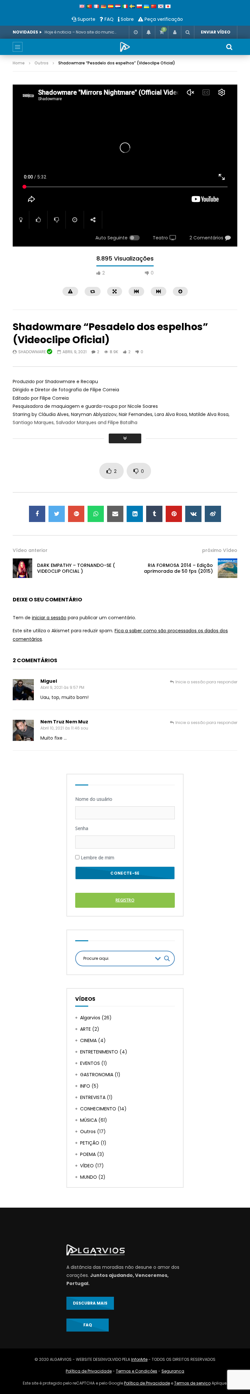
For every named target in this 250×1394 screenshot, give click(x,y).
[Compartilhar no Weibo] (213, 514)
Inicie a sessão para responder (206, 682)
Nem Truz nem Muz (64, 721)
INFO (85, 1086)
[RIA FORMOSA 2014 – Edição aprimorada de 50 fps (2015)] (227, 568)
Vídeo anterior (30, 550)
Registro (125, 900)
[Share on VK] (193, 514)
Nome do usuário (93, 799)
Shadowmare (32, 352)
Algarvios (90, 1017)
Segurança (172, 1371)
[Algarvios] (125, 47)
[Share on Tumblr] (154, 514)
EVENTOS (90, 1063)
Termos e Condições (136, 1371)
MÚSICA (88, 1120)
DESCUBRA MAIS (90, 1303)
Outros (42, 63)
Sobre (126, 19)
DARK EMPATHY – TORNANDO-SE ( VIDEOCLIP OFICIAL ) (76, 568)
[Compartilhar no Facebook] (37, 514)
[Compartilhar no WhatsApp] (96, 514)
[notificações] (148, 32)
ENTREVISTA (92, 1097)
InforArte (139, 1359)
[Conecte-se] (174, 32)
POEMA (88, 1154)
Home (19, 63)
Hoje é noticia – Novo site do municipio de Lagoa (80, 32)
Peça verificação (163, 19)
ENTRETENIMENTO (99, 1052)
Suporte (85, 19)
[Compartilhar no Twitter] (57, 514)
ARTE (85, 1029)
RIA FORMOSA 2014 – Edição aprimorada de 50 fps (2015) (178, 568)
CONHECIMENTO (98, 1109)
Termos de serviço (192, 1383)
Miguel (48, 681)
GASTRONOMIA (96, 1074)
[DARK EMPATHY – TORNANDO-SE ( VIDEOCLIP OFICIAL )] (22, 568)
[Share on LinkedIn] (135, 514)
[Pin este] (174, 514)
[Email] (115, 514)
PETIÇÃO (89, 1143)
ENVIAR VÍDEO (215, 32)
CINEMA (88, 1040)
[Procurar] (187, 32)
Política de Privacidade (89, 1371)
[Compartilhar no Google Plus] (76, 514)
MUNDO (88, 1177)
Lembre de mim (96, 857)
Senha (81, 828)
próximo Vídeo (219, 550)
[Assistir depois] (135, 32)
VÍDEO (87, 1165)
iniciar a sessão (49, 617)
